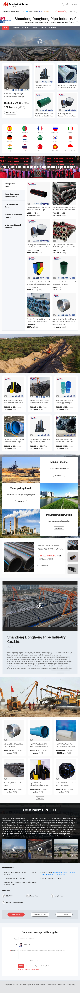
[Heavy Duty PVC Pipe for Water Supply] (14, 769)
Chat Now (72, 11)
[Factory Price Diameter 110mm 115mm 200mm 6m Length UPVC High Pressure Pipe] (14, 426)
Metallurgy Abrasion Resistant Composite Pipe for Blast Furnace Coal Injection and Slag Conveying (66, 115)
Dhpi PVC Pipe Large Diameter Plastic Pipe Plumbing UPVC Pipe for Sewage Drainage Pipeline (16, 95)
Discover (43, 28)
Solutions (34, 28)
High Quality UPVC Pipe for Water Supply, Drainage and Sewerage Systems (64, 401)
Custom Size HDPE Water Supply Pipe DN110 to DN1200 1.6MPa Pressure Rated (50, 547)
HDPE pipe (49, 874)
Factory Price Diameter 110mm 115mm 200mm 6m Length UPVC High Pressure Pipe (14, 441)
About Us (25, 28)
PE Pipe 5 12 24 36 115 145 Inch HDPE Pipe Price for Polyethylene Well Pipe (66, 784)
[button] (38, 175)
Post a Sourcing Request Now (28, 969)
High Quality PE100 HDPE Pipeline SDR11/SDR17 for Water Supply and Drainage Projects (64, 441)
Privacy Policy (71, 984)
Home (6, 28)
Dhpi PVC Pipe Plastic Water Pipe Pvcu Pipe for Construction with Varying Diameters (66, 745)
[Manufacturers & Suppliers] (15, 4)
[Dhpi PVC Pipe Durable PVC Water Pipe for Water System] (40, 730)
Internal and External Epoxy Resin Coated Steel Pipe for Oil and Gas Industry (44, 115)
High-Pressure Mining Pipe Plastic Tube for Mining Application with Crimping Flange (64, 247)
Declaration (61, 984)
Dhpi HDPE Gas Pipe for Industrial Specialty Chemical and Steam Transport (39, 784)
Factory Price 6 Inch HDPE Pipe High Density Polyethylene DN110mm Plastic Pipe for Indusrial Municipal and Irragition (43, 86)
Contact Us (52, 28)
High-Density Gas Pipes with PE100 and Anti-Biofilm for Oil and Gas (13, 401)
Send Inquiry (60, 11)
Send (21, 966)
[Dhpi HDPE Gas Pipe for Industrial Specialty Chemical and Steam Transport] (40, 769)
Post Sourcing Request (67, 4)
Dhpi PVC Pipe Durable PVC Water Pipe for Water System (39, 745)
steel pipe (62, 874)
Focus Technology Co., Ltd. (26, 984)
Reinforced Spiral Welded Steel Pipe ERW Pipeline (13, 745)
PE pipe (56, 874)
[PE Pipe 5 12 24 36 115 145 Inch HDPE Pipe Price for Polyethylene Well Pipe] (66, 769)
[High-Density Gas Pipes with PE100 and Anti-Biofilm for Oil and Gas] (14, 387)
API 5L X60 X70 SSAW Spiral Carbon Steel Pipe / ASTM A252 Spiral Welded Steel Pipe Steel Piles (67, 86)
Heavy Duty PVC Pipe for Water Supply (14, 784)
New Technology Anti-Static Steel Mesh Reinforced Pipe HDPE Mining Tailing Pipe (38, 284)
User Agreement (51, 984)
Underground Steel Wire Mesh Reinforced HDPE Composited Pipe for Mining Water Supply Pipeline (64, 210)
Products (16, 28)
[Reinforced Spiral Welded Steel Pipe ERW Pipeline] (14, 730)
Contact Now (10, 113)
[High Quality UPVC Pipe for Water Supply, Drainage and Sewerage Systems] (66, 387)
